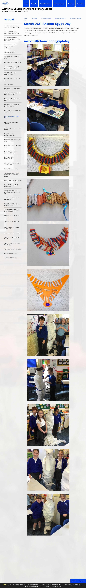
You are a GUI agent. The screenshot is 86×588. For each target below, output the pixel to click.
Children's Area (46, 18)
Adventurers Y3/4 (60, 18)
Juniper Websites (56, 584)
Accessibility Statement (31, 586)
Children (34, 18)
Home (25, 18)
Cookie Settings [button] (56, 586)
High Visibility (68, 584)
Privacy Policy (45, 586)
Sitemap (77, 584)
